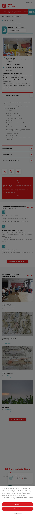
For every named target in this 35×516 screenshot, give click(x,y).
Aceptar (17, 504)
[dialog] (17, 501)
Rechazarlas (17, 509)
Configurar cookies (18, 513)
